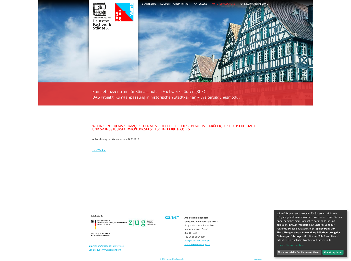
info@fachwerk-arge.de (197, 240)
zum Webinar (99, 150)
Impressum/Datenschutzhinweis (106, 245)
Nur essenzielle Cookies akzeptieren (299, 252)
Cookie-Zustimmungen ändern (105, 249)
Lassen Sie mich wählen (290, 245)
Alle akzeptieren (332, 252)
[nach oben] (258, 259)
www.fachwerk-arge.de (197, 244)
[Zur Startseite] (175, 104)
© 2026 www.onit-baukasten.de (172, 259)
